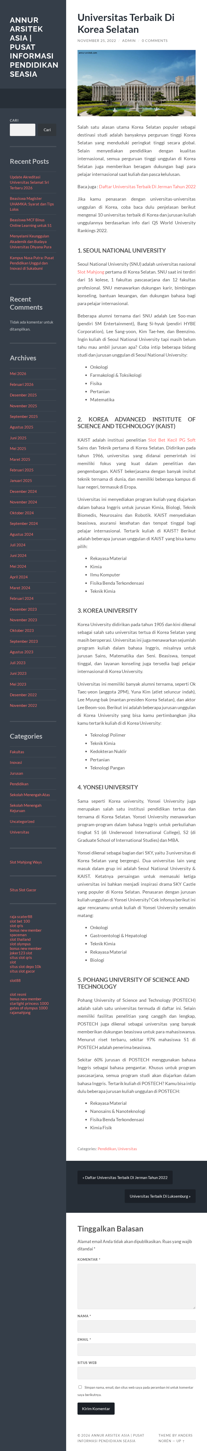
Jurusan (16, 773)
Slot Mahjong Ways (26, 862)
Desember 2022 (23, 694)
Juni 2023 (18, 673)
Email (84, 1339)
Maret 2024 (20, 587)
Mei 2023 (18, 684)
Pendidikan (19, 784)
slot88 (15, 980)
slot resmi (18, 994)
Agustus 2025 (21, 427)
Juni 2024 (18, 555)
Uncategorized (22, 821)
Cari (14, 120)
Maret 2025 (20, 459)
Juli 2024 (17, 545)
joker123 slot (21, 953)
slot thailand (20, 939)
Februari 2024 (22, 598)
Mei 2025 (18, 448)
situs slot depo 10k (25, 966)
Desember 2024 (23, 491)
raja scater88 (21, 916)
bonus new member (26, 930)
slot (13, 962)
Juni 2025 (18, 438)
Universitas (19, 832)
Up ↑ (180, 1441)
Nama (84, 1316)
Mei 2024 (18, 566)
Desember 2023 (23, 609)
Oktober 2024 (22, 512)
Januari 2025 (21, 480)
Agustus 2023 (21, 652)
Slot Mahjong (90, 272)
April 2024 (19, 577)
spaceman (18, 934)
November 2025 (23, 406)
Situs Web (87, 1363)
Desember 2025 (23, 395)
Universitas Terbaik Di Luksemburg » (160, 1196)
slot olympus (20, 944)
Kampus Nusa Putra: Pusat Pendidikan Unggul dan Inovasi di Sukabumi (32, 263)
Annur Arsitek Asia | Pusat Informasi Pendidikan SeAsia (34, 47)
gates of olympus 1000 (29, 1008)
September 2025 (24, 416)
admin (129, 41)
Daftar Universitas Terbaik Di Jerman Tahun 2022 (147, 186)
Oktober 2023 (22, 630)
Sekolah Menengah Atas (30, 794)
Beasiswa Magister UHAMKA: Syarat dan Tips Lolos (32, 203)
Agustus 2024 (21, 534)
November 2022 (23, 705)
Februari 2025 (22, 470)
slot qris (16, 925)
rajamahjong (20, 1012)
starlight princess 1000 (29, 1003)
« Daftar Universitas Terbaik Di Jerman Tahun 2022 (125, 1177)
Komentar (88, 1259)
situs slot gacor (22, 971)
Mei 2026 (18, 373)
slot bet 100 (20, 921)
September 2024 (24, 523)
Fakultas (17, 751)
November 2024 (23, 502)
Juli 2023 (17, 662)
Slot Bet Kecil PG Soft (172, 440)
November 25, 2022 (96, 41)
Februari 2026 (22, 384)
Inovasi (16, 762)
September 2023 (24, 641)
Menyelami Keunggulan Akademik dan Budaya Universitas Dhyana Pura (30, 241)
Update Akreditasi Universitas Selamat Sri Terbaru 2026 (29, 182)
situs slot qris (21, 957)
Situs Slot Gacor (23, 890)
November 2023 (23, 619)
